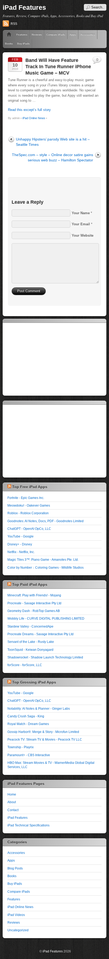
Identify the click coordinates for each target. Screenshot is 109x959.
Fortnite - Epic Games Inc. (25, 497)
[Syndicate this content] (9, 487)
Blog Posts (15, 868)
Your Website (82, 235)
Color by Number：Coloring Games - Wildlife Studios (45, 567)
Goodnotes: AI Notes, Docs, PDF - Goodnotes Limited (45, 521)
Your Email (81, 224)
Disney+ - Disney (19, 544)
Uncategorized (18, 930)
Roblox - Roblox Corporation (28, 513)
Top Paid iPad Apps (29, 584)
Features (21, 34)
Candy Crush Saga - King (25, 716)
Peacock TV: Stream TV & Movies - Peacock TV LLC (44, 739)
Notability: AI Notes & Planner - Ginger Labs (38, 708)
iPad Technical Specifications (28, 825)
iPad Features (24, 7)
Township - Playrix (20, 747)
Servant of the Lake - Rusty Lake (30, 641)
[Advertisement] (47, 359)
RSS (14, 24)
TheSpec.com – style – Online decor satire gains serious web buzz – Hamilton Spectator (52, 157)
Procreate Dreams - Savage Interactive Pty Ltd (40, 634)
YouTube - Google (20, 536)
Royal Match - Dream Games (28, 724)
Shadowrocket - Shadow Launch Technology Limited (45, 657)
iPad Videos (16, 914)
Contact (13, 810)
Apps (73, 34)
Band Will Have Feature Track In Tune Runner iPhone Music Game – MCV (58, 66)
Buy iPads (23, 43)
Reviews (37, 34)
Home (7, 34)
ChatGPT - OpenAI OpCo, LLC (29, 528)
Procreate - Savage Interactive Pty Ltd (34, 603)
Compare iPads (55, 34)
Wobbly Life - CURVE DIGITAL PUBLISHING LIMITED (45, 618)
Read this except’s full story (29, 110)
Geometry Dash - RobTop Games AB (33, 610)
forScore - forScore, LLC (24, 665)
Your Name (81, 213)
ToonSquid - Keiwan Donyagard (30, 649)
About (11, 802)
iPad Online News (33, 118)
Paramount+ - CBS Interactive (28, 755)
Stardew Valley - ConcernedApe (30, 626)
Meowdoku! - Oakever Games (28, 505)
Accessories (16, 852)
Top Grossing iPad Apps (34, 682)
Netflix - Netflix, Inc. (21, 552)
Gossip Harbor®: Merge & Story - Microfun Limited (43, 731)
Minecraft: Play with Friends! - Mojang (34, 595)
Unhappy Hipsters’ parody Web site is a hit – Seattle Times (53, 141)
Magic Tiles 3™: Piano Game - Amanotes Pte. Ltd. (43, 559)
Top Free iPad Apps (29, 487)
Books (9, 43)
